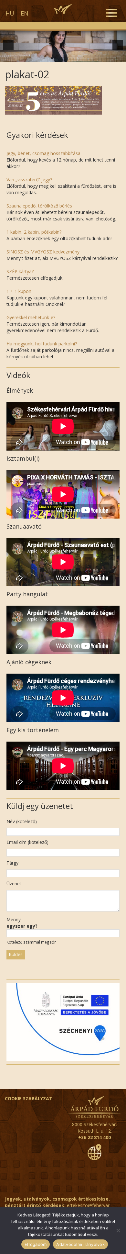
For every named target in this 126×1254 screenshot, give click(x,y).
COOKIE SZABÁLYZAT (28, 1098)
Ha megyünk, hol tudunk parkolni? (41, 344)
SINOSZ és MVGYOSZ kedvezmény (42, 252)
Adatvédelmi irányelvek (80, 1244)
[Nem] (118, 1230)
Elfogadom (36, 1244)
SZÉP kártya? (20, 271)
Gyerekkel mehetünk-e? (30, 317)
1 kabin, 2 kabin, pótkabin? (33, 232)
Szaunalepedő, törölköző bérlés (39, 206)
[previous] (8, 45)
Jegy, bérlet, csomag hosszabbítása (43, 153)
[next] (117, 45)
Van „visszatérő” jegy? (29, 179)
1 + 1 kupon (18, 291)
